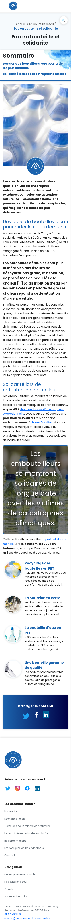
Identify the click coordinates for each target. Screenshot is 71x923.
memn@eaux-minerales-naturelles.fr (28, 918)
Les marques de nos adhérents (24, 848)
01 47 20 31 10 (12, 914)
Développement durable (20, 874)
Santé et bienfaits (15, 896)
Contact (9, 855)
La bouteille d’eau (15, 882)
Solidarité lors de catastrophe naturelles (34, 74)
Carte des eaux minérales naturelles (27, 826)
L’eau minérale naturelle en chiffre (26, 833)
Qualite (9, 889)
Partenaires (11, 811)
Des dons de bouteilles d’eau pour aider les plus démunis (33, 65)
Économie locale (14, 819)
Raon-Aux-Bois (42, 422)
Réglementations (15, 841)
